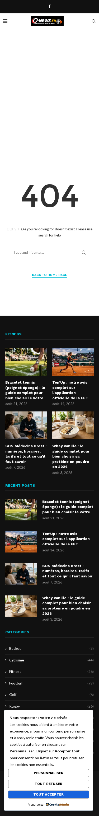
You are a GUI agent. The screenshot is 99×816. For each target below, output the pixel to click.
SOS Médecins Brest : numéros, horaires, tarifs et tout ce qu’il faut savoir (25, 454)
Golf (51, 694)
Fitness (51, 671)
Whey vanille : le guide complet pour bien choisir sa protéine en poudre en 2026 (70, 456)
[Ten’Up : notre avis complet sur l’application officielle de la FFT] (73, 362)
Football (51, 683)
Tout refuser (48, 784)
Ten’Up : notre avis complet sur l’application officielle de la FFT (70, 390)
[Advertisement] (49, 94)
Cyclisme (51, 660)
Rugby (51, 706)
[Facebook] (49, 6)
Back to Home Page (49, 275)
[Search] (93, 21)
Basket (51, 648)
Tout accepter (48, 794)
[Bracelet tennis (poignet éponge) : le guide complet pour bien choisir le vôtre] (26, 362)
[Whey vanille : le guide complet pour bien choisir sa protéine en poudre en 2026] (73, 425)
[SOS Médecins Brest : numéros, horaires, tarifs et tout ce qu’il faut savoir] (26, 425)
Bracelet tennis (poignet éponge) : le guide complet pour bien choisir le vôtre (25, 390)
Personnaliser (48, 773)
